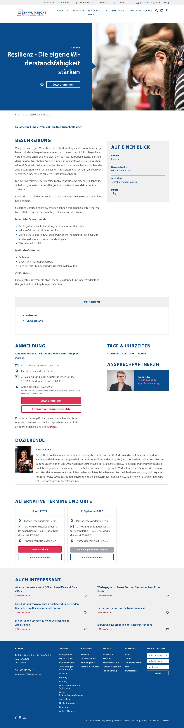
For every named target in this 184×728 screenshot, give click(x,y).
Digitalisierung (66, 658)
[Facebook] (16, 717)
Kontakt (65, 2)
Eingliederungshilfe (68, 703)
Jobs (127, 666)
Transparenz (130, 670)
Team (127, 654)
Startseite (21, 114)
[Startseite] (31, 12)
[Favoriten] (162, 11)
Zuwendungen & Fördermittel (66, 668)
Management (65, 654)
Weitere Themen (67, 711)
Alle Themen (155, 655)
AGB (85, 721)
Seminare (79, 10)
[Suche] (157, 11)
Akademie (84, 2)
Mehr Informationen (39, 556)
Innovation (64, 673)
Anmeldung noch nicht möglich (92, 549)
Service (103, 2)
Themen (60, 10)
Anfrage (51, 426)
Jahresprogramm (111, 662)
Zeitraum (153, 667)
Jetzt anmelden (63, 84)
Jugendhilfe (64, 699)
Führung (63, 677)
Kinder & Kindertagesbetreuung (69, 693)
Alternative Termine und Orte (51, 409)
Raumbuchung (110, 670)
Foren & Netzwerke (139, 10)
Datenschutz (95, 721)
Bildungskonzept (133, 662)
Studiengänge (115, 10)
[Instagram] (20, 717)
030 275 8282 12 (28, 670)
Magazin (107, 658)
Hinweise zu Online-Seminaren (126, 721)
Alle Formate (155, 661)
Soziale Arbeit (69, 687)
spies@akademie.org (148, 383)
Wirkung (63, 681)
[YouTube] (24, 717)
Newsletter (49, 2)
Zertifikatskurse (88, 658)
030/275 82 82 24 (147, 380)
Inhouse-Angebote (112, 666)
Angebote (86, 648)
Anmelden (167, 11)
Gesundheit (64, 707)
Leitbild (128, 658)
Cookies (121, 2)
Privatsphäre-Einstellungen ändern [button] (155, 721)
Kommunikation (66, 662)
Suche (158, 672)
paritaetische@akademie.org (154, 2)
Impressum (106, 721)
